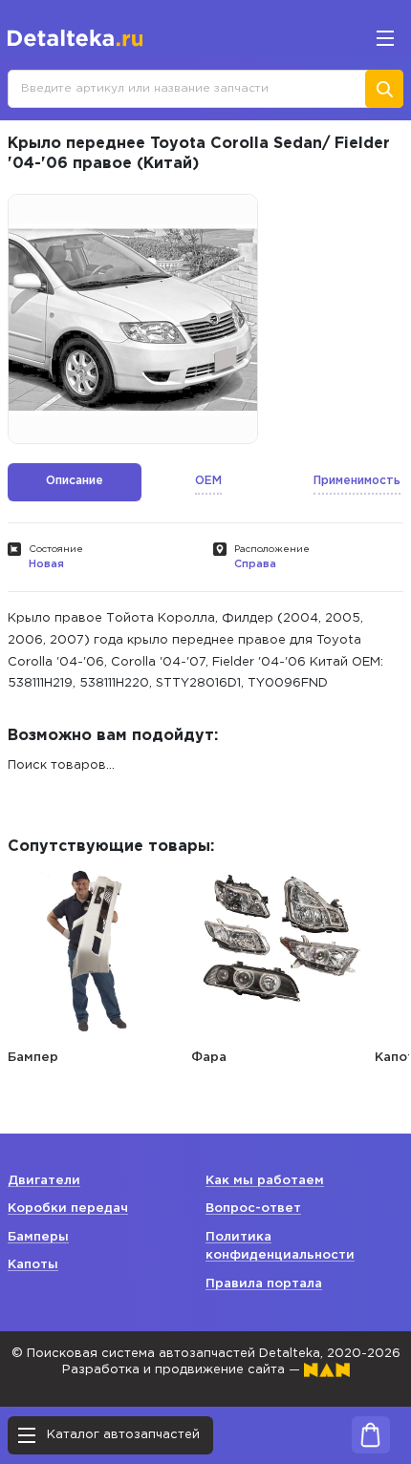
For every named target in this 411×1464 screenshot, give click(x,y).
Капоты (33, 1265)
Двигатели (44, 1181)
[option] (133, 319)
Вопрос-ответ (253, 1208)
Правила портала (264, 1284)
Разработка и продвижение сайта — (183, 1370)
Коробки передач (68, 1208)
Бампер (33, 1057)
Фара (209, 1057)
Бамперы (38, 1237)
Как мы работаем (265, 1181)
